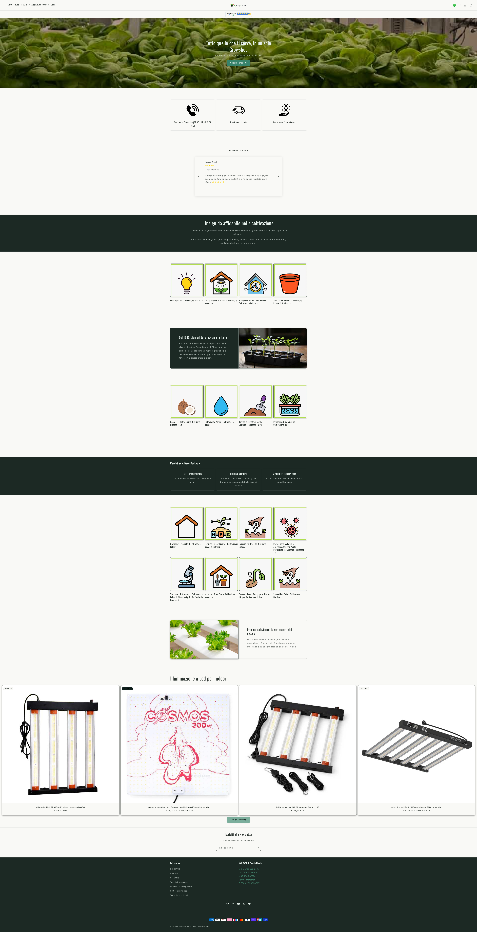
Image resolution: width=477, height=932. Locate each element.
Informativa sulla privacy (181, 886)
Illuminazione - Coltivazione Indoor (185, 300)
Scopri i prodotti (238, 63)
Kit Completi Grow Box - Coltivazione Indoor (221, 302)
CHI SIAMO (175, 869)
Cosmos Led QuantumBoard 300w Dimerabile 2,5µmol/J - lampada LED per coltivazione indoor (179, 807)
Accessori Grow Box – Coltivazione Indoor (220, 596)
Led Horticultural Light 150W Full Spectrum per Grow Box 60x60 (297, 807)
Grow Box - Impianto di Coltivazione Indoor (186, 545)
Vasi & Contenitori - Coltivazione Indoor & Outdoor (287, 302)
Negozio (174, 873)
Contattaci (174, 878)
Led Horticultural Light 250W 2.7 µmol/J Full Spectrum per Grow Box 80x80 (61, 807)
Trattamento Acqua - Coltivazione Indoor (219, 423)
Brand (24, 5)
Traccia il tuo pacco (39, 5)
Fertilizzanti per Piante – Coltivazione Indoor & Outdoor (221, 545)
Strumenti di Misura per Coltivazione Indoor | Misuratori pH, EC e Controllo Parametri (186, 597)
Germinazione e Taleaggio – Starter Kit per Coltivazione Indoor (254, 596)
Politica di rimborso (178, 891)
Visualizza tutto (238, 820)
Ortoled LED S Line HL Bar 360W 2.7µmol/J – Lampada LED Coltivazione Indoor (416, 807)
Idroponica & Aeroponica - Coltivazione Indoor (284, 423)
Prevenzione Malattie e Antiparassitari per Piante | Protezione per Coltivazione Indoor (288, 546)
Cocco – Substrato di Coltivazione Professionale (185, 423)
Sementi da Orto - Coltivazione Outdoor (252, 545)
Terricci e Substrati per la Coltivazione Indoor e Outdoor (252, 423)
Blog (17, 5)
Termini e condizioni (179, 895)
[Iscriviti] (258, 848)
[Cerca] (460, 5)
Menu (10, 5)
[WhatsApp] (454, 5)
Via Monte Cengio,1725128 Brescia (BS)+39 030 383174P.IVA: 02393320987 (249, 876)
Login (53, 5)
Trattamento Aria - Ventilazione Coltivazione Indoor (252, 302)
